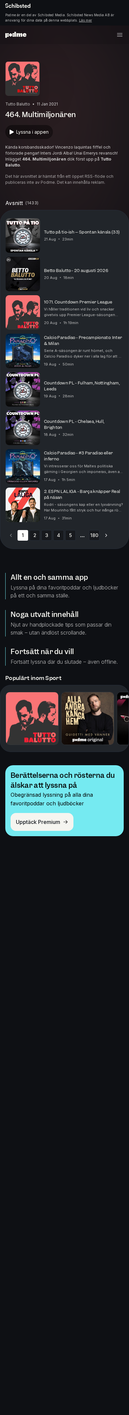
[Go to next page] (106, 535)
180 (94, 535)
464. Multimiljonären (44, 159)
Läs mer (85, 20)
